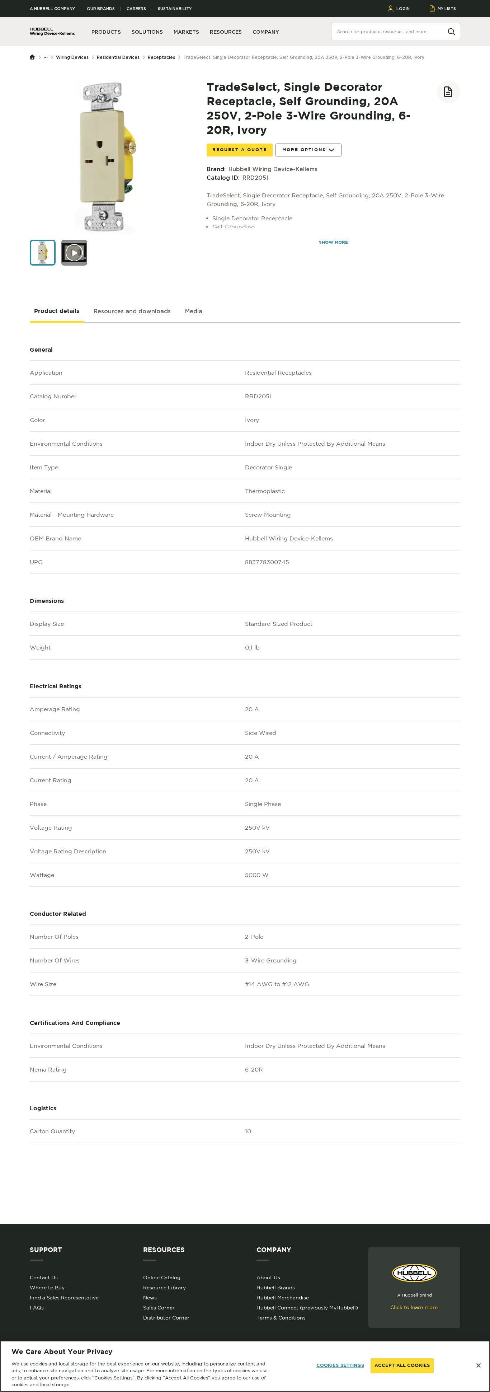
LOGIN (403, 8)
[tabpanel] (245, 773)
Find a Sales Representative (64, 1297)
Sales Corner (159, 1308)
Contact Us (44, 1277)
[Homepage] (34, 57)
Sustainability (175, 8)
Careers (136, 8)
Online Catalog (161, 1277)
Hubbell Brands (275, 1287)
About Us (268, 1277)
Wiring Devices (72, 57)
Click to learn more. (414, 1307)
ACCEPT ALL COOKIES (402, 1366)
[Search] (451, 31)
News (150, 1297)
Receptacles (161, 57)
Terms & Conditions (281, 1318)
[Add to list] (448, 91)
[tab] (57, 311)
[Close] (478, 1365)
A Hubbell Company (52, 8)
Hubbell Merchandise (282, 1297)
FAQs (37, 1308)
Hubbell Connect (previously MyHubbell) (307, 1308)
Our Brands (101, 8)
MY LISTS (447, 8)
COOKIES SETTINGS (340, 1366)
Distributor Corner (166, 1318)
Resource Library (164, 1287)
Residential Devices (118, 57)
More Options (304, 150)
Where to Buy (47, 1287)
